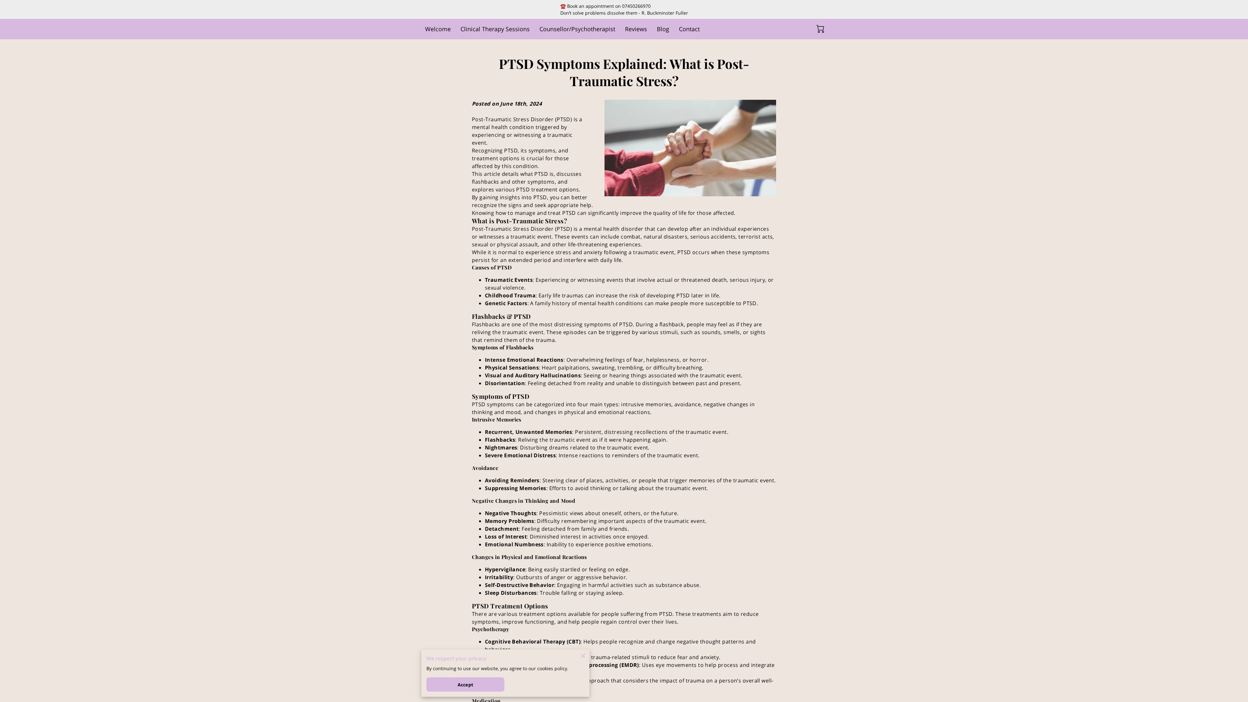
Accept (465, 685)
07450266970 (636, 6)
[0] (820, 29)
